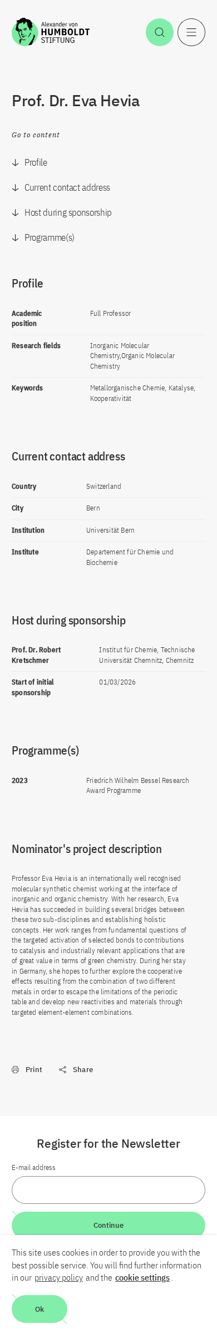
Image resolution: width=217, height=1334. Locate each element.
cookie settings (142, 1277)
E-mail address (34, 1167)
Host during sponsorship (68, 212)
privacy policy (58, 1277)
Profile (35, 162)
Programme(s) (49, 237)
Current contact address (67, 187)
